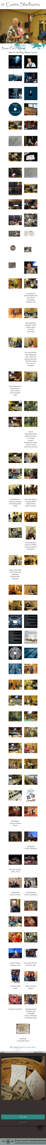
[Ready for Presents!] (15, 999)
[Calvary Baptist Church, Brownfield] (31, 882)
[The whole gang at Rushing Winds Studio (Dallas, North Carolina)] (31, 489)
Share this (23, 1122)
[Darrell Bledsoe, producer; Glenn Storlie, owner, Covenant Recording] (31, 313)
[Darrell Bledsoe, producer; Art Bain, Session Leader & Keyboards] (31, 533)
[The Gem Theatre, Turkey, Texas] (15, 859)
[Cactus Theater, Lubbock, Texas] (15, 953)
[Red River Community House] (23, 1029)
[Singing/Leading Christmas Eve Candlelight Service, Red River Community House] (31, 999)
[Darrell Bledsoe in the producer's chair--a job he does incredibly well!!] (15, 376)
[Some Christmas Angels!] (31, 976)
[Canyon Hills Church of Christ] (15, 882)
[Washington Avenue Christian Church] (15, 811)
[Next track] (12, 1141)
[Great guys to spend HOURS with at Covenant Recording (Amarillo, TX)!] (31, 283)
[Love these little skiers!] (15, 976)
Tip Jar (23, 1117)
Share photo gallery (24, 1047)
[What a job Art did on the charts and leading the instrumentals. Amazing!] (15, 560)
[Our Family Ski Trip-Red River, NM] (31, 953)
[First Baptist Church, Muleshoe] (31, 836)
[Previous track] (3, 1141)
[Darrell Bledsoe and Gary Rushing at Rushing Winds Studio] (15, 489)
